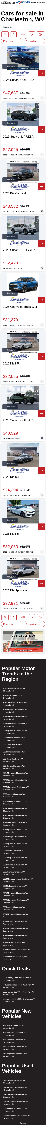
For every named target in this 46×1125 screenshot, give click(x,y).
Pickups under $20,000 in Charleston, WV (18, 986)
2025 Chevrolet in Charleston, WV (16, 788)
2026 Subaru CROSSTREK (21, 250)
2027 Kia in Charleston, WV (13, 760)
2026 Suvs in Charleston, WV (14, 689)
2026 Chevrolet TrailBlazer (20, 306)
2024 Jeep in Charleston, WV (14, 908)
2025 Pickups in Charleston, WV (15, 781)
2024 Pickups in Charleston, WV (15, 838)
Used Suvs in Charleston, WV (14, 1081)
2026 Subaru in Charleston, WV (15, 703)
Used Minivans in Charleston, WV (15, 1103)
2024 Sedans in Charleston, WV (15, 809)
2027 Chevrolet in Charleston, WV (16, 901)
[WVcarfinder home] (23, 2)
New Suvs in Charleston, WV (13, 1027)
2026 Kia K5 (11, 363)
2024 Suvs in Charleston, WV (14, 753)
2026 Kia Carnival (14, 193)
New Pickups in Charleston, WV (15, 1034)
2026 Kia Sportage (15, 590)
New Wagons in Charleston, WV (15, 1055)
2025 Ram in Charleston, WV (14, 873)
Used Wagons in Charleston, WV (15, 1110)
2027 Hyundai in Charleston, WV (15, 845)
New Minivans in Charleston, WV (15, 1048)
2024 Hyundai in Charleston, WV (15, 866)
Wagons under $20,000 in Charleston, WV (19, 1000)
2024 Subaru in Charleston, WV (15, 887)
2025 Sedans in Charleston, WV (15, 816)
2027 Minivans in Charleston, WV (15, 774)
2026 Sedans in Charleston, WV (15, 718)
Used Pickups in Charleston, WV (15, 1088)
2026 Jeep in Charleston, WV (14, 746)
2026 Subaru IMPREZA (18, 136)
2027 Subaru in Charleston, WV (15, 958)
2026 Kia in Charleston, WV (13, 696)
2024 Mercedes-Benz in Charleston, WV (18, 880)
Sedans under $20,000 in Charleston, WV (18, 993)
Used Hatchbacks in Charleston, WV (16, 1117)
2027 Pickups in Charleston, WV (15, 922)
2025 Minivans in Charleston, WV (15, 929)
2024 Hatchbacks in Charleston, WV (16, 951)
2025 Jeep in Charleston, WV (14, 795)
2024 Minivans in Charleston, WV (15, 915)
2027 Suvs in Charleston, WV (14, 767)
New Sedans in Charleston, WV (14, 1041)
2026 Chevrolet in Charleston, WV (16, 725)
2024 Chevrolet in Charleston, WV (16, 824)
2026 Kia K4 (11, 477)
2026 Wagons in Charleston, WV (15, 802)
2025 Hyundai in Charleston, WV (15, 831)
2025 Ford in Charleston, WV (14, 852)
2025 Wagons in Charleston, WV (15, 859)
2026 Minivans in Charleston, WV (15, 894)
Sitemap (23, 1123)
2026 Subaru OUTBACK (19, 79)
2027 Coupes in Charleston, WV (15, 936)
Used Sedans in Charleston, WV (15, 1095)
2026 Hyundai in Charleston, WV (15, 732)
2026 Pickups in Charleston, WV (15, 711)
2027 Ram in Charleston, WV (14, 944)
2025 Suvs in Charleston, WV (14, 739)
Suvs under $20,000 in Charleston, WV (17, 979)
